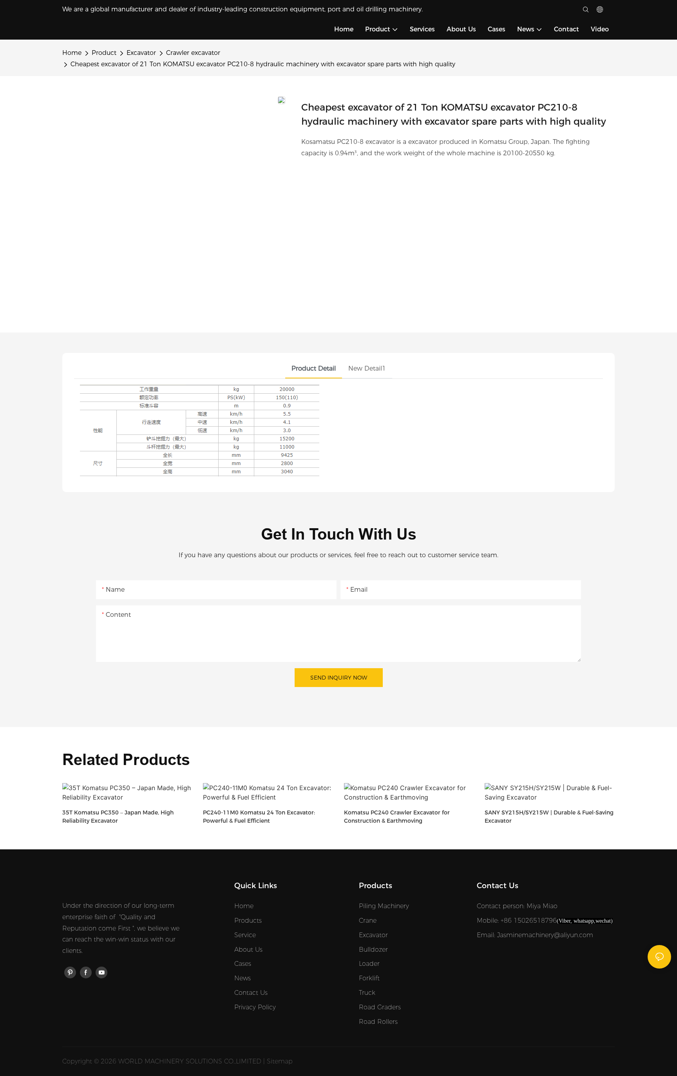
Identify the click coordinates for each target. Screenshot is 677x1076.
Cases (242, 963)
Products (248, 920)
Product (104, 52)
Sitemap (280, 1061)
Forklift (369, 978)
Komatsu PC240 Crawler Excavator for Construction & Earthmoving (397, 816)
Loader (369, 963)
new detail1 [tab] (367, 368)
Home (71, 52)
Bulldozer (373, 949)
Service (245, 935)
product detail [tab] (313, 368)
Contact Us (251, 992)
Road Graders (380, 1007)
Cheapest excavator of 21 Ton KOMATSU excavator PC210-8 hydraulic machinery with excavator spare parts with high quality (263, 64)
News (242, 978)
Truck (367, 992)
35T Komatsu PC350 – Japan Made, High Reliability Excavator (118, 816)
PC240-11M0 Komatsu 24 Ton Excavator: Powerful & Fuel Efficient (259, 816)
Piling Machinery (384, 906)
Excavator (141, 52)
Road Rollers (378, 1021)
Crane (368, 920)
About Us (248, 949)
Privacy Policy (255, 1007)
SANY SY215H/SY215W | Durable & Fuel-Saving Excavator (549, 816)
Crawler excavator (193, 52)
